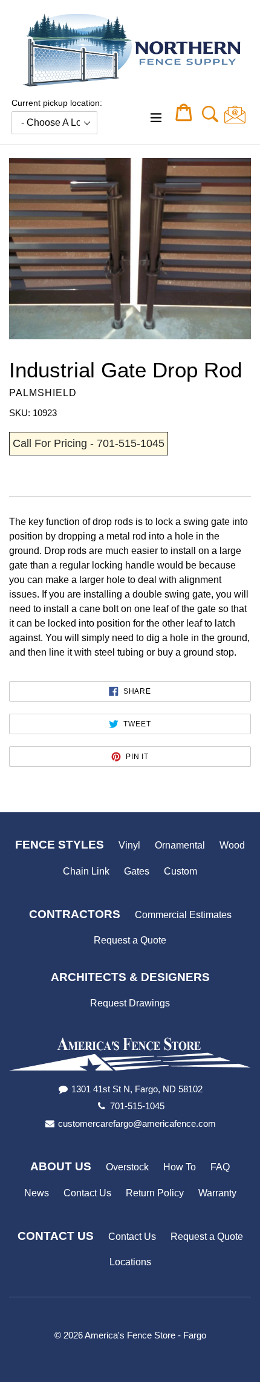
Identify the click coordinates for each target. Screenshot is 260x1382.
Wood (232, 845)
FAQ (220, 1167)
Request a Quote (130, 940)
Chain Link (86, 871)
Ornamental (180, 845)
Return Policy (155, 1193)
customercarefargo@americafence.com (137, 1123)
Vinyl (129, 845)
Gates (136, 871)
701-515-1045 (137, 1106)
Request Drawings (130, 1003)
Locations (130, 1262)
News (36, 1193)
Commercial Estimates (183, 915)
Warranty (217, 1193)
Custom (180, 871)
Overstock (127, 1167)
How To (179, 1167)
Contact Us (87, 1193)
